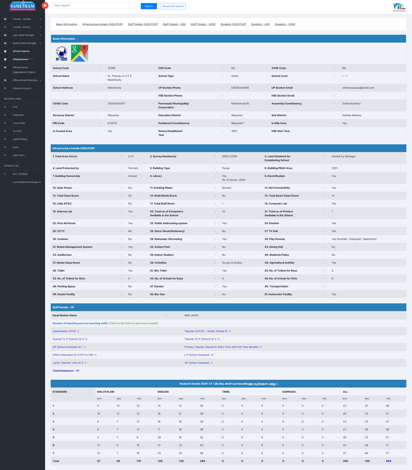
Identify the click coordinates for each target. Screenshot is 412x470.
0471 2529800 (20, 173)
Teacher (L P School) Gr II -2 (70, 339)
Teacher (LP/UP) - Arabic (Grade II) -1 (207, 331)
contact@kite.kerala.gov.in (27, 182)
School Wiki (19, 123)
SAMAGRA (18, 114)
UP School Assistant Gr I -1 (69, 347)
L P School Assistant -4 (199, 354)
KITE (15, 106)
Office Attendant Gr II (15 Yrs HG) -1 (74, 354)
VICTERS (17, 131)
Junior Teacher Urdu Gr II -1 (69, 362)
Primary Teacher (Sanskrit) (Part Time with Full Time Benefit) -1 (223, 347)
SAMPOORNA (20, 139)
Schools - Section (22, 18)
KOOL (16, 147)
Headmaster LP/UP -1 (66, 331)
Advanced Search (22, 88)
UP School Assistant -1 (198, 362)
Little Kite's (19, 155)
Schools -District (21, 27)
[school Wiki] (61, 53)
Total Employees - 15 (66, 370)
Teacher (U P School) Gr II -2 (202, 339)
